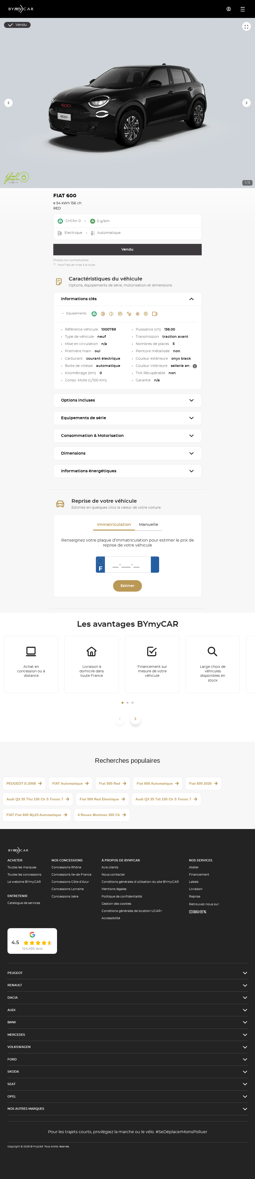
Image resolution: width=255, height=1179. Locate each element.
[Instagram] (201, 912)
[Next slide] (246, 102)
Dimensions (73, 453)
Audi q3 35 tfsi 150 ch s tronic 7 (34, 799)
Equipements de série (83, 418)
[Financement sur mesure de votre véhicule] (152, 664)
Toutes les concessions (24, 874)
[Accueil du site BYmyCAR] (21, 9)
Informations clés (79, 299)
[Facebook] (198, 912)
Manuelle (148, 525)
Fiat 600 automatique (155, 783)
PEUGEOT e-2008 (21, 783)
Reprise (194, 896)
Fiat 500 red (109, 783)
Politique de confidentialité (122, 896)
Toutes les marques (21, 867)
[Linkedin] (191, 912)
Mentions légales (114, 889)
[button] (123, 703)
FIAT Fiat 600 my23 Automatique (33, 815)
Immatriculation (114, 525)
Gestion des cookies (116, 903)
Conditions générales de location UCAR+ (132, 910)
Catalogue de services (23, 903)
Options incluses (78, 400)
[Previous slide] (8, 102)
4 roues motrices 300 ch (99, 815)
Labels (193, 881)
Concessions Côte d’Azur (70, 881)
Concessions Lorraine (68, 889)
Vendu (127, 249)
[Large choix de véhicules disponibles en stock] (213, 664)
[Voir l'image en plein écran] (246, 26)
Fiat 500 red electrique (99, 799)
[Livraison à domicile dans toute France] (92, 664)
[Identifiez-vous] (229, 8)
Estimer (127, 586)
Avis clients (110, 867)
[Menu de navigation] (243, 9)
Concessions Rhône (66, 867)
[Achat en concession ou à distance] (31, 664)
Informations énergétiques (88, 471)
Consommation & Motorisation (92, 436)
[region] (127, 103)
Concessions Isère (65, 896)
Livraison (195, 889)
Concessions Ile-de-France (71, 874)
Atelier (194, 867)
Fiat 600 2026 (200, 783)
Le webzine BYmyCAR (24, 881)
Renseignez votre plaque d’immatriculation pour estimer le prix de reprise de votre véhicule (127, 542)
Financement (199, 874)
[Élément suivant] (135, 718)
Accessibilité (111, 918)
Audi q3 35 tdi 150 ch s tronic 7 (163, 799)
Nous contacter (113, 874)
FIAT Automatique (67, 783)
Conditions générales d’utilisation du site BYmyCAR (140, 881)
